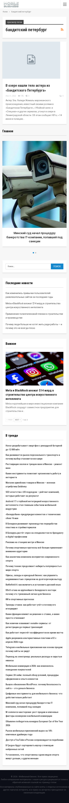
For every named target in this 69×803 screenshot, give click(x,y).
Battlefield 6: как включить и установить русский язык (33, 584)
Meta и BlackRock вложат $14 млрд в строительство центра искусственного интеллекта (31, 395)
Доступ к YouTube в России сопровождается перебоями (34, 740)
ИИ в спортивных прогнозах (20, 599)
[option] (34, 195)
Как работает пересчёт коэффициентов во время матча (34, 632)
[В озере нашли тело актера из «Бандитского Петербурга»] (31, 60)
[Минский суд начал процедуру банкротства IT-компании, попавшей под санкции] (34, 193)
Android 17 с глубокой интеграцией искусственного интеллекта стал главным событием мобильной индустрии (32, 505)
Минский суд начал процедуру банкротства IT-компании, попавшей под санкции (34, 237)
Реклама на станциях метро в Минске (25, 542)
